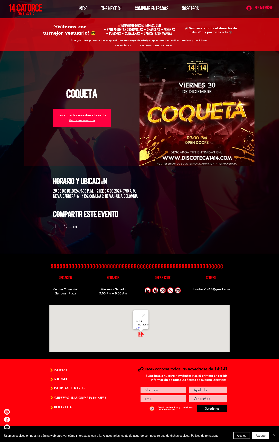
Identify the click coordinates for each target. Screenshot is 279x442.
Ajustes (241, 435)
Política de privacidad (205, 435)
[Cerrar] (274, 435)
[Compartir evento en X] (65, 226)
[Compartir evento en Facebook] (55, 226)
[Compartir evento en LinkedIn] (75, 226)
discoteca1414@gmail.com (211, 289)
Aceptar (261, 435)
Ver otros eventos (82, 120)
